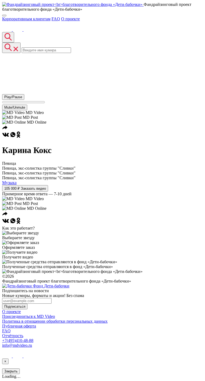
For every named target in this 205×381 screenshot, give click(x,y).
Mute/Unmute (14, 107)
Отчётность (12, 335)
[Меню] (4, 15)
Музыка (9, 182)
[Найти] (8, 37)
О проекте (70, 19)
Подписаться (14, 306)
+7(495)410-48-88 (17, 340)
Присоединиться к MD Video (28, 316)
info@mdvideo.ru (17, 345)
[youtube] (18, 29)
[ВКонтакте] (7, 29)
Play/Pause (13, 97)
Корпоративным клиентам (26, 19)
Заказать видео (25, 188)
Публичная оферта (19, 326)
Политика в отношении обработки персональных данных (55, 321)
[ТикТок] (28, 29)
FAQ (56, 19)
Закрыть (11, 371)
